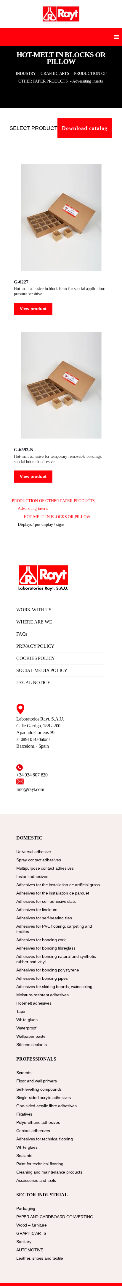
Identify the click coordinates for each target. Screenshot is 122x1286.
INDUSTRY (26, 73)
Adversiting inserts (33, 508)
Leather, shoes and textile (39, 1258)
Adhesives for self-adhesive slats (46, 901)
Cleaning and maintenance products (49, 1172)
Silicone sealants (31, 1044)
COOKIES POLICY (35, 658)
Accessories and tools (36, 1180)
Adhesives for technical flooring (44, 1139)
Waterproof (26, 1028)
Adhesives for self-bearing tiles (44, 918)
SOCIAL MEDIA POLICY (42, 670)
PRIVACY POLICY (35, 646)
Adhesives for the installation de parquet (52, 893)
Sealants (24, 1155)
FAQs (21, 633)
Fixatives (24, 1114)
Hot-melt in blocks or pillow (57, 517)
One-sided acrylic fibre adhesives (46, 1105)
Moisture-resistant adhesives (42, 994)
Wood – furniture (31, 1225)
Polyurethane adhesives (38, 1122)
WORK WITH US (34, 609)
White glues (27, 1019)
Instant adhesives (32, 876)
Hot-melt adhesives (33, 1003)
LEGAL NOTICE (33, 682)
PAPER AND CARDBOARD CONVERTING (54, 1216)
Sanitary (23, 1241)
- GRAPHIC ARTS (53, 73)
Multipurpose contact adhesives (45, 868)
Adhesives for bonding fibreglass (46, 948)
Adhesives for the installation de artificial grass (58, 884)
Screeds (23, 1072)
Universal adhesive (33, 851)
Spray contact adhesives (38, 860)
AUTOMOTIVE (29, 1250)
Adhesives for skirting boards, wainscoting (54, 986)
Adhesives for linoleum (36, 909)
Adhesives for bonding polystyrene (47, 970)
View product (33, 308)
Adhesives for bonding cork (41, 939)
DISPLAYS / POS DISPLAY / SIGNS (41, 524)
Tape (20, 1011)
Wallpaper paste (31, 1036)
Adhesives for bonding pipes (42, 978)
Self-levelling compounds (39, 1089)
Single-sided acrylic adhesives (43, 1097)
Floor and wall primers (36, 1081)
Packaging (25, 1208)
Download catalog (84, 128)
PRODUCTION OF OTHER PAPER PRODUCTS (53, 501)
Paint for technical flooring (39, 1163)
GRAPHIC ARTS (31, 1233)
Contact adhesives (33, 1130)
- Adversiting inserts (86, 81)
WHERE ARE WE (34, 621)
